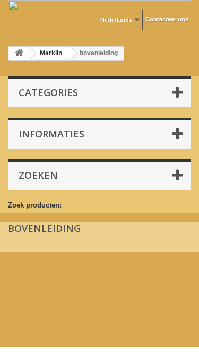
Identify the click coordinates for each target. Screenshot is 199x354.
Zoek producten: (35, 205)
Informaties (51, 133)
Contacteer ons (166, 19)
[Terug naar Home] (19, 53)
